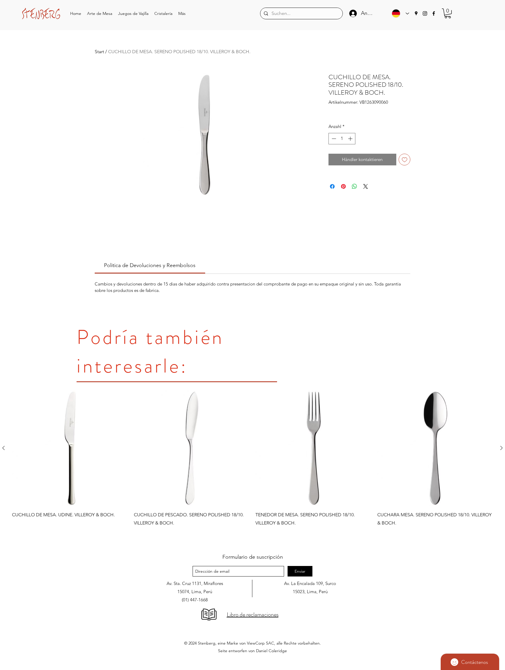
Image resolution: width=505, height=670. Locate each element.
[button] (99, 13)
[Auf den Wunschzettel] (405, 160)
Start (99, 51)
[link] (150, 265)
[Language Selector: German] (399, 13)
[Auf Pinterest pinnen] (343, 186)
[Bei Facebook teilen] (332, 186)
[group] (252, 466)
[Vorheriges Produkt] (3, 447)
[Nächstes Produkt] (501, 447)
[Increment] (351, 138)
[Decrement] (333, 138)
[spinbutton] (342, 138)
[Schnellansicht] (70, 448)
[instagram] (425, 13)
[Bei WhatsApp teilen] (354, 186)
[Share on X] (365, 186)
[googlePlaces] (416, 13)
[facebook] (434, 13)
